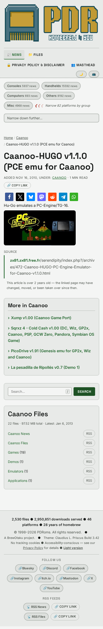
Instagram (19, 578)
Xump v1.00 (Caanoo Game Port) (41, 317)
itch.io (44, 578)
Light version (73, 548)
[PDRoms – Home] (51, 23)
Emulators (15, 471)
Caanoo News (19, 434)
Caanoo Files (18, 443)
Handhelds (61, 86)
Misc (18, 105)
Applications (17, 481)
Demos (13, 462)
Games (13, 452)
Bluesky (26, 568)
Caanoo (22, 138)
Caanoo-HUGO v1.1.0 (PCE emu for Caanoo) (49, 161)
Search (84, 391)
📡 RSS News (36, 607)
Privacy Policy (33, 548)
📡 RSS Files (36, 616)
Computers (22, 96)
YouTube (51, 588)
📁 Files (35, 54)
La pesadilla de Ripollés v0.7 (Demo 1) (45, 367)
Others (58, 96)
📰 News (14, 54)
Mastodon (68, 578)
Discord (50, 568)
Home (8, 138)
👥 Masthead (83, 65)
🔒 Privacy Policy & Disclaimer (35, 65)
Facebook (75, 568)
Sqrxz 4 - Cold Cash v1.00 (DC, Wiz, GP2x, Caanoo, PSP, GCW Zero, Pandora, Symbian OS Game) (51, 334)
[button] (9, 197)
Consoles (21, 86)
